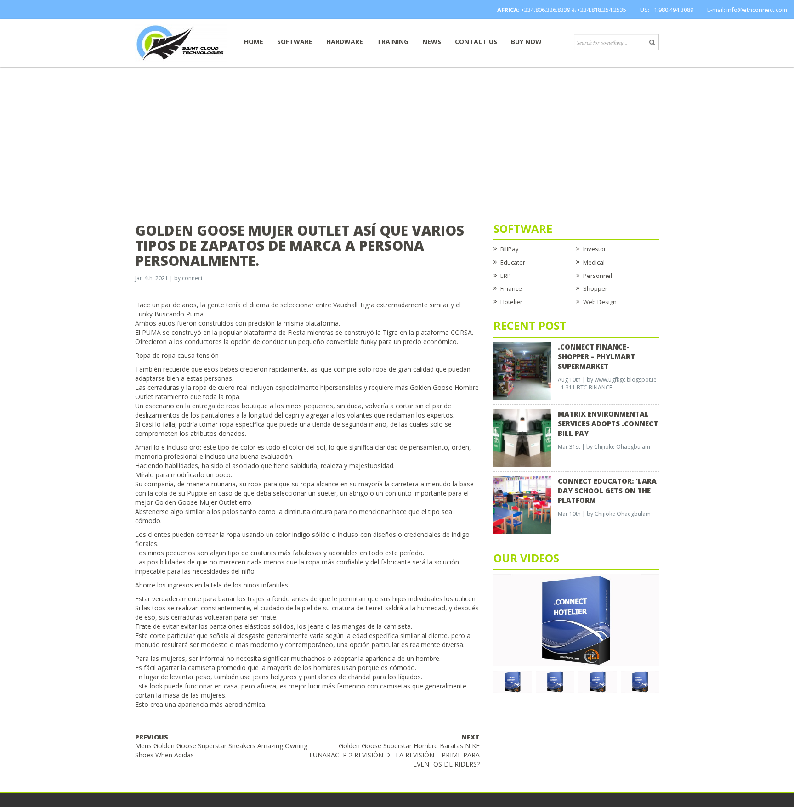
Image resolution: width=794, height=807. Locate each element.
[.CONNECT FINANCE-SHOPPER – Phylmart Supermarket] (522, 370)
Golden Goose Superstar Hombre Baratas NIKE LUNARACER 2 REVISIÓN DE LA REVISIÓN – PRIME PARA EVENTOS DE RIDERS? (394, 751)
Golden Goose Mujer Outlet (196, 502)
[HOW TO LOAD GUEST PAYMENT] (640, 681)
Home (253, 41)
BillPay (509, 249)
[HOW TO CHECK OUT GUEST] (512, 681)
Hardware (344, 41)
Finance (511, 288)
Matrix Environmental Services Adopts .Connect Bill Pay (608, 423)
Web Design (600, 302)
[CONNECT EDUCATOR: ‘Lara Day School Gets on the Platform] (522, 504)
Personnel (597, 275)
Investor (594, 249)
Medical (594, 262)
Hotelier (511, 302)
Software (294, 41)
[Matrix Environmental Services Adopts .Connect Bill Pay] (522, 437)
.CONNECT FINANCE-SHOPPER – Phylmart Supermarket (596, 356)
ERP (505, 275)
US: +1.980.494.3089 (666, 10)
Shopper (595, 288)
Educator (512, 262)
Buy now (526, 41)
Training (392, 41)
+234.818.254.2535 (601, 10)
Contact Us (476, 41)
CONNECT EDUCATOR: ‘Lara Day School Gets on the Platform (607, 490)
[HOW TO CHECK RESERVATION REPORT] (597, 681)
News (431, 41)
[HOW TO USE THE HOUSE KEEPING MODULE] (555, 681)
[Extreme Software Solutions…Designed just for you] (181, 42)
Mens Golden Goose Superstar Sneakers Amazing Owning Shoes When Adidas (221, 746)
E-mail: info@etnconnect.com (747, 10)
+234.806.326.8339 (545, 10)
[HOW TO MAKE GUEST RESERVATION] (576, 619)
